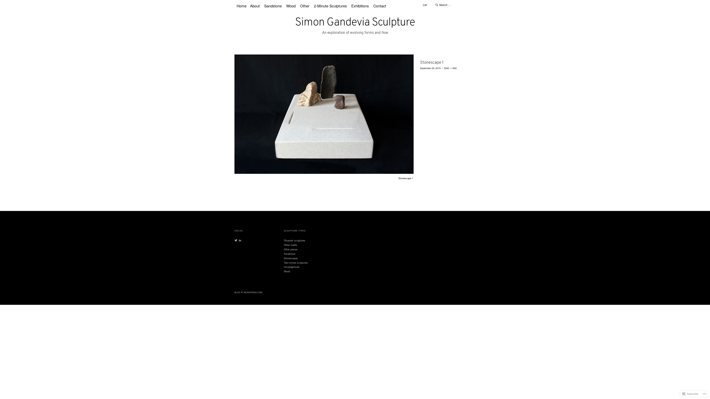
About (255, 5)
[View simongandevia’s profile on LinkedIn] (240, 240)
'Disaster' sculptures (294, 240)
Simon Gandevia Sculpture (355, 22)
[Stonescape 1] (324, 172)
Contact (379, 5)
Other (305, 5)
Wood (291, 5)
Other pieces (290, 249)
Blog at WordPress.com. (248, 292)
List (425, 5)
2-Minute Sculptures (330, 5)
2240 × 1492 (450, 68)
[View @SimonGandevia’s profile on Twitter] (235, 240)
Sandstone (273, 5)
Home (241, 5)
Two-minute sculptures (296, 262)
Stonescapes (291, 258)
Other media (290, 245)
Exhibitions (360, 5)
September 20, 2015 (430, 68)
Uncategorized (291, 267)
